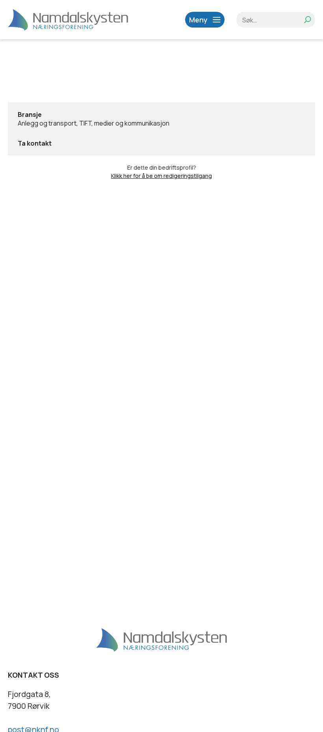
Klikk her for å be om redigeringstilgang (161, 175)
